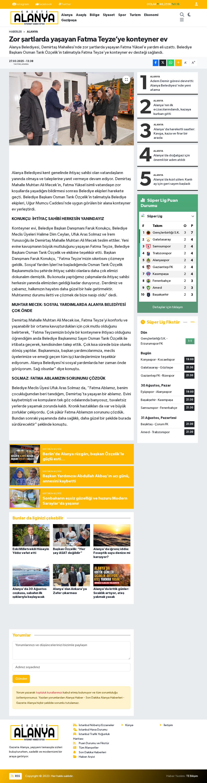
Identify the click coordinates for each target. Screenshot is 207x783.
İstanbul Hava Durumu (93, 729)
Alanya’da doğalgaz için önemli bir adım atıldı (171, 157)
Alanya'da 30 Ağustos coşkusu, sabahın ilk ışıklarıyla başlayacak (29, 592)
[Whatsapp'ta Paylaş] (170, 63)
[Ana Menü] (182, 20)
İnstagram (22, 4)
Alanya (67, 15)
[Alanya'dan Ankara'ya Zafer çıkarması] (71, 575)
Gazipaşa (69, 20)
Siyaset (109, 15)
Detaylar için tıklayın (168, 307)
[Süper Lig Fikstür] (192, 322)
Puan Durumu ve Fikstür (94, 743)
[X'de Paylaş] (162, 63)
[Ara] (182, 15)
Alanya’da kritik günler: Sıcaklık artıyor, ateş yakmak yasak (111, 592)
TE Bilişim (192, 776)
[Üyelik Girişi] (194, 4)
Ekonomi (151, 15)
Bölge (94, 15)
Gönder (21, 678)
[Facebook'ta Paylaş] (155, 63)
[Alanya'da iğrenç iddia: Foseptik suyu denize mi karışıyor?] (111, 535)
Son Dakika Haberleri (92, 752)
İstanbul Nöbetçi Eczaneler (96, 725)
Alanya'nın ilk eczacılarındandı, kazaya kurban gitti (172, 110)
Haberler (15, 31)
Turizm (135, 15)
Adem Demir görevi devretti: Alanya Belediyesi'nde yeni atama (172, 85)
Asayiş (81, 15)
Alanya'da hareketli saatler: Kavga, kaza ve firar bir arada (174, 134)
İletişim (168, 725)
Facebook (45, 4)
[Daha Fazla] (178, 63)
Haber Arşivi (87, 756)
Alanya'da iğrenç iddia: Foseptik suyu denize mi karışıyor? (111, 552)
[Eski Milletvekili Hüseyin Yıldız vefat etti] (31, 535)
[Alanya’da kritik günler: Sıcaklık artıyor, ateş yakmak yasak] (111, 575)
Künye (129, 725)
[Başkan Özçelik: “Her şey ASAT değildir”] (71, 535)
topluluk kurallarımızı (49, 692)
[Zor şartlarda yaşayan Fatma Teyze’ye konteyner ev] (71, 108)
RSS (17, 776)
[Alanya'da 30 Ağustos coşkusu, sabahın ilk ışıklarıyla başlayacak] (31, 575)
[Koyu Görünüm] (189, 15)
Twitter (66, 4)
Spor (122, 15)
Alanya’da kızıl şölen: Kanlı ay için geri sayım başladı (172, 182)
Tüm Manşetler (89, 747)
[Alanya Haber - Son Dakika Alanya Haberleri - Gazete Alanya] (34, 17)
